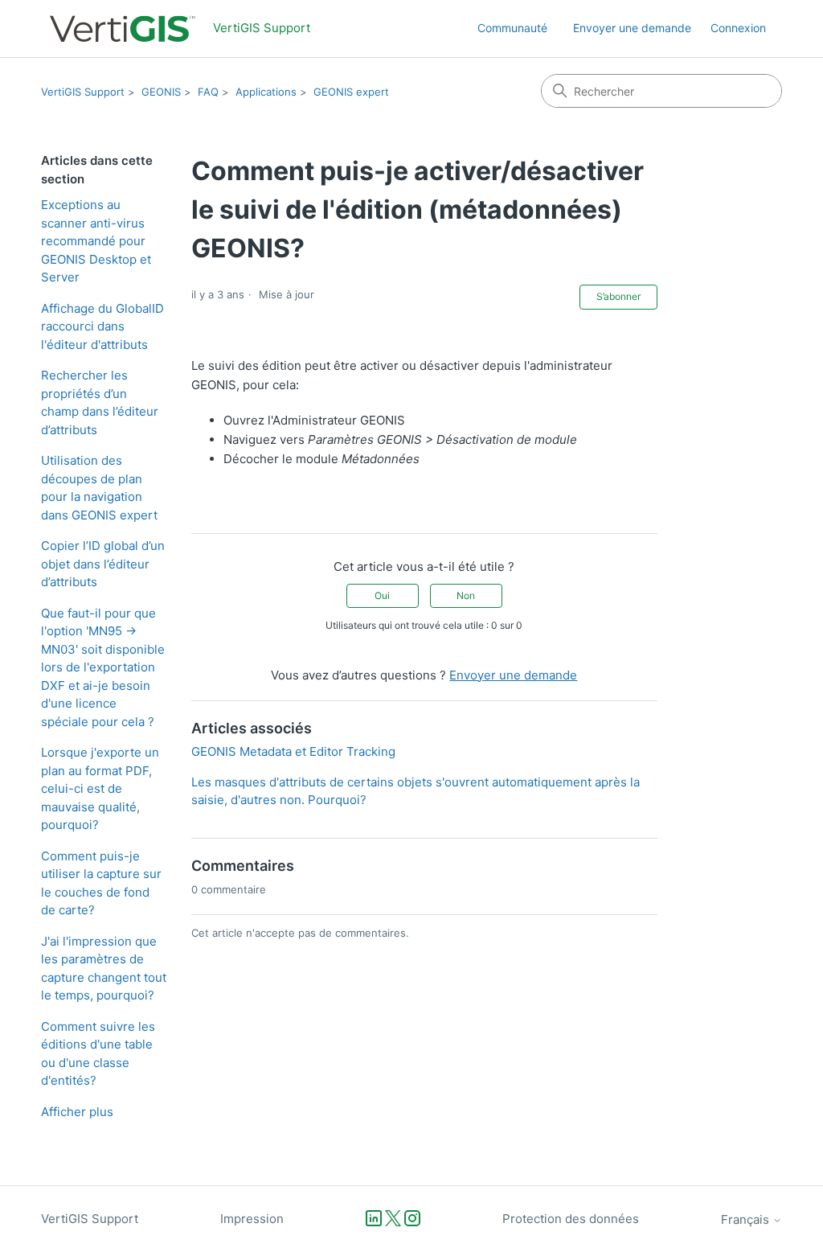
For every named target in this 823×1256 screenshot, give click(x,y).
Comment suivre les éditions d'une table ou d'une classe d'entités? (98, 1054)
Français (746, 1219)
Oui (382, 595)
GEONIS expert (351, 91)
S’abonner (618, 296)
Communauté (512, 28)
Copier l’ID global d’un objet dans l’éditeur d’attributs (103, 563)
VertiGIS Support (83, 91)
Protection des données (570, 1218)
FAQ (208, 91)
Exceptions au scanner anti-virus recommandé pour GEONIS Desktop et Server (96, 241)
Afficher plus (77, 1111)
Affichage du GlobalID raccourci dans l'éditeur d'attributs (102, 326)
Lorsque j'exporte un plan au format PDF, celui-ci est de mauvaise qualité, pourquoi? (100, 788)
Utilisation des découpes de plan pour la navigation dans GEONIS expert (99, 488)
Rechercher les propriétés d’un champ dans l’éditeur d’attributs (99, 402)
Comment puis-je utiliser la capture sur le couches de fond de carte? (101, 883)
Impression (252, 1218)
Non (466, 595)
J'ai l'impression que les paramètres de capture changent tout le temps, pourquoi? (103, 969)
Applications (266, 91)
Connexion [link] (738, 28)
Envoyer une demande (632, 28)
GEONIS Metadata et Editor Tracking (293, 751)
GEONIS (161, 91)
